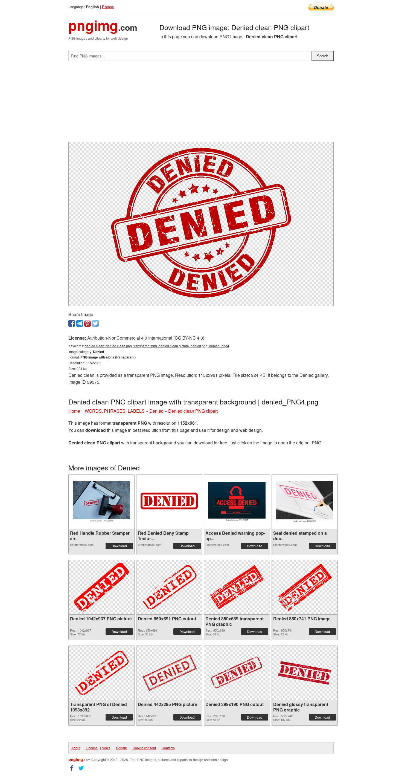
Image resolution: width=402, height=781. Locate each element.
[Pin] (87, 323)
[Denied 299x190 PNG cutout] (236, 672)
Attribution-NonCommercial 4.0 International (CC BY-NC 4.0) (145, 338)
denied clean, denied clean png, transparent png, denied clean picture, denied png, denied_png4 (157, 345)
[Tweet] (95, 323)
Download (119, 545)
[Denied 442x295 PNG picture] (169, 673)
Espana (108, 6)
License (92, 747)
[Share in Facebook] (71, 323)
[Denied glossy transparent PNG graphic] (304, 673)
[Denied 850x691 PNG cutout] (169, 587)
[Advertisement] (201, 103)
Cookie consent (144, 747)
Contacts (168, 747)
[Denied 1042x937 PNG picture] (101, 587)
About (75, 747)
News (106, 747)
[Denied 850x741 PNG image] (304, 587)
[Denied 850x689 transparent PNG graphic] (236, 587)
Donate (121, 747)
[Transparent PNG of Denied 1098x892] (101, 673)
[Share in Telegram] (79, 323)
